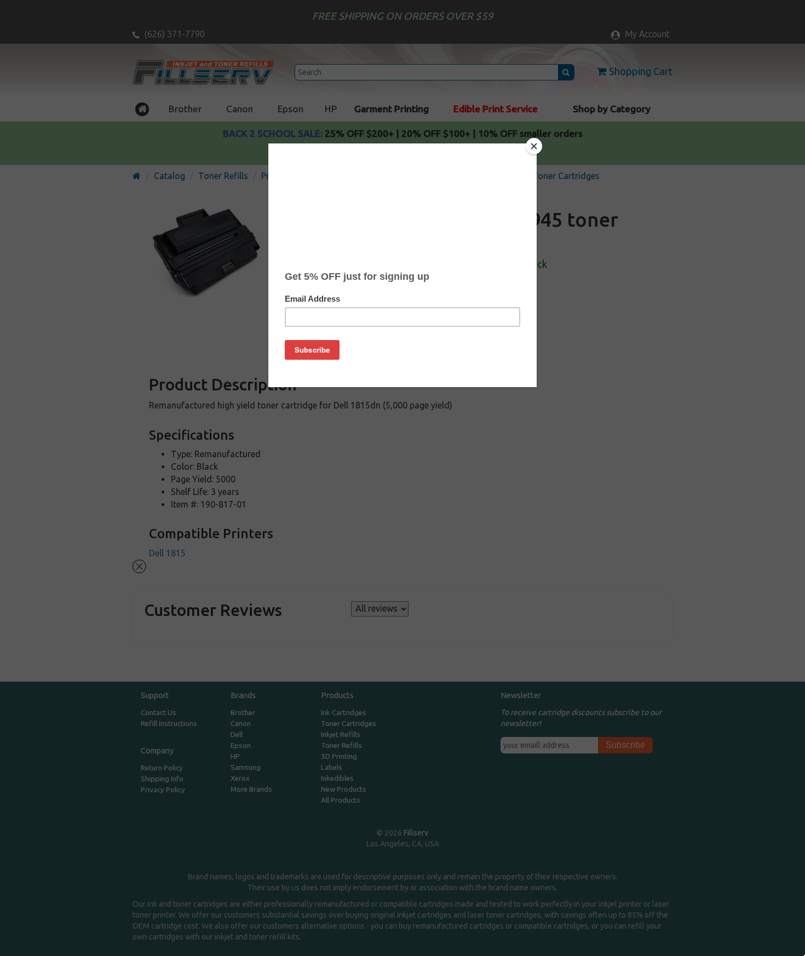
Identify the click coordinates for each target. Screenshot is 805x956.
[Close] (534, 146)
